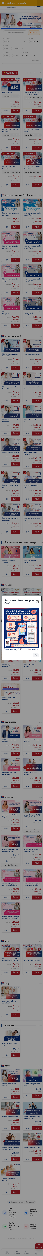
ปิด (36, 655)
